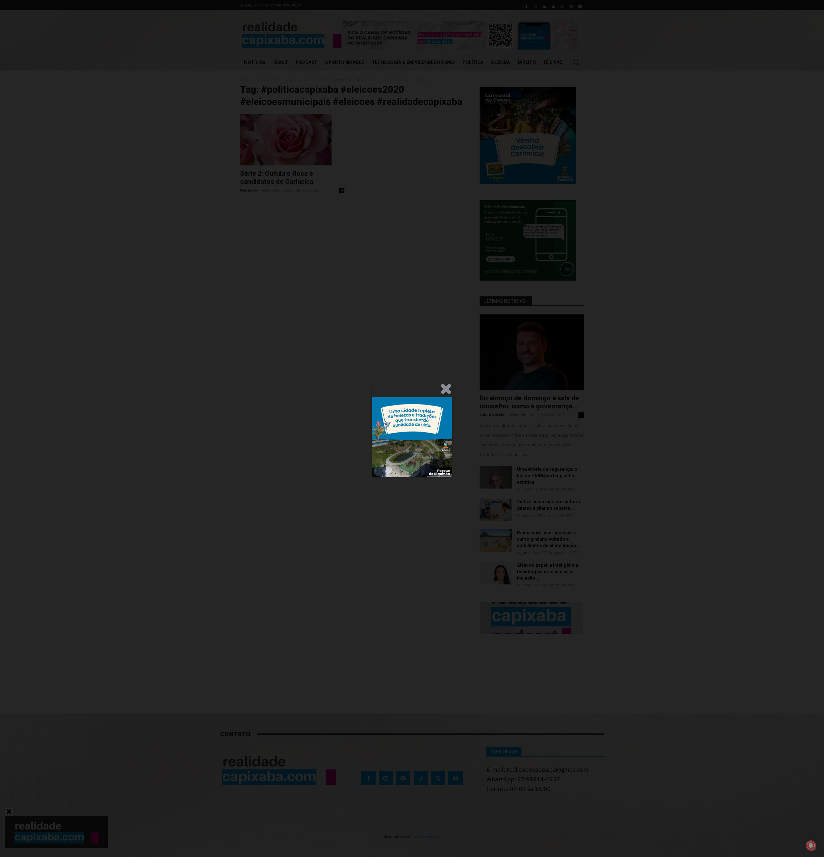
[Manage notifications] (811, 845)
